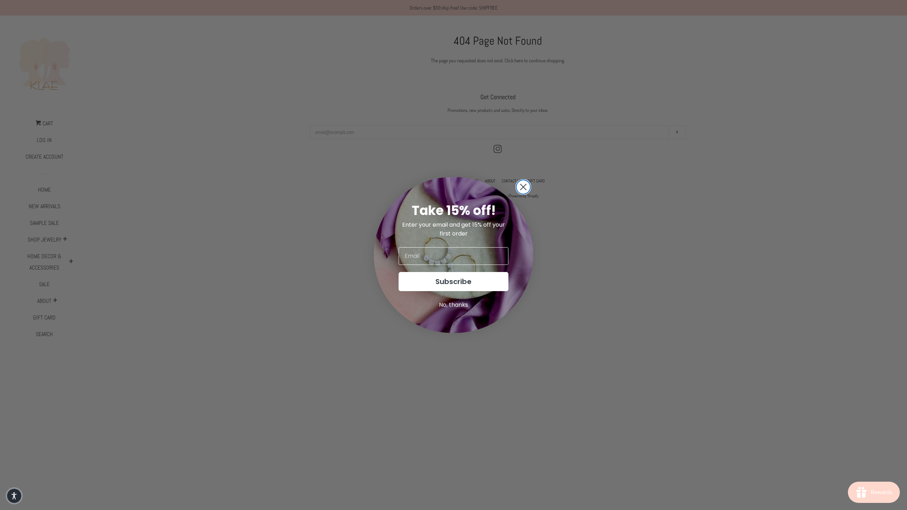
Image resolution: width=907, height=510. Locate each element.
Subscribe (453, 282)
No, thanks (453, 305)
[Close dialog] (523, 187)
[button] (14, 495)
